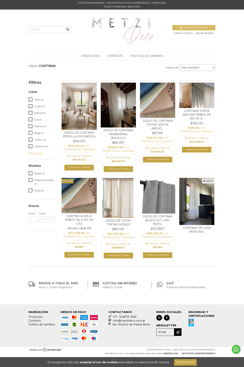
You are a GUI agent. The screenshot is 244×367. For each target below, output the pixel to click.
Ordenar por (172, 67)
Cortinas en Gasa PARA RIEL (197, 229)
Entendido (185, 362)
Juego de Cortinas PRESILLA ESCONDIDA (79, 134)
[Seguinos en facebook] (167, 318)
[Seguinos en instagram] (159, 318)
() (196, 27)
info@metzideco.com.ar (129, 320)
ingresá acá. (171, 353)
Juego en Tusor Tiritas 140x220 (118, 222)
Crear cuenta (183, 33)
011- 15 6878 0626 (124, 317)
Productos (90, 56)
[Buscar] (68, 29)
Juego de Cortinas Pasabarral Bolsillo (118, 134)
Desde (32, 213)
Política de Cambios (146, 56)
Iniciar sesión (204, 33)
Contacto (115, 56)
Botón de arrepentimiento (198, 353)
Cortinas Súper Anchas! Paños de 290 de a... (197, 114)
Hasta (42, 213)
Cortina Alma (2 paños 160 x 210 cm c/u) (79, 219)
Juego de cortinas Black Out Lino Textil (158, 220)
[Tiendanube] (45, 351)
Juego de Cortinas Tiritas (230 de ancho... (158, 124)
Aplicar (52, 219)
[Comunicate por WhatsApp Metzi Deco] (236, 349)
